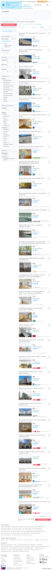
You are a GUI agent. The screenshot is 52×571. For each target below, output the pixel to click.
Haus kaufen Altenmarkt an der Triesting (16, 548)
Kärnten (7, 539)
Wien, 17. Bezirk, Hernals (5, 533)
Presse (2, 558)
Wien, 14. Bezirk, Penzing (15, 531)
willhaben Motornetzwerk (31, 560)
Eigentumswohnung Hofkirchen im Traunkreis (9, 544)
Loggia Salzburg (39, 544)
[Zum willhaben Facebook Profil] (50, 568)
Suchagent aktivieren (9, 24)
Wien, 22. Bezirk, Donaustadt (17, 534)
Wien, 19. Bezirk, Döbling (25, 533)
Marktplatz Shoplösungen (31, 563)
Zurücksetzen (14, 38)
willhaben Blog (3, 561)
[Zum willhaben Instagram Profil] (42, 568)
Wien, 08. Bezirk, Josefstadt (37, 528)
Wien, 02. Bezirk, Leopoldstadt (17, 526)
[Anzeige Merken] (49, 33)
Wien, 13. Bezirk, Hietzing (5, 531)
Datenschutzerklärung (18, 565)
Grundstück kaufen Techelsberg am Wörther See (20, 551)
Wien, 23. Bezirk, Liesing (27, 534)
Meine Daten (16, 563)
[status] (11, 5)
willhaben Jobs (29, 561)
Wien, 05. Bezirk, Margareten (6, 528)
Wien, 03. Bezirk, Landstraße (29, 526)
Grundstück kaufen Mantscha (40, 548)
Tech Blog (3, 563)
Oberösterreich (19, 539)
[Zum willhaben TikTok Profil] (44, 568)
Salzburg (25, 539)
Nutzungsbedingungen (18, 560)
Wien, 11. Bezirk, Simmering (27, 529)
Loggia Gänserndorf (4, 548)
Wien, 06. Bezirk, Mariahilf (16, 528)
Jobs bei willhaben (4, 556)
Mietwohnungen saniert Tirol (36, 549)
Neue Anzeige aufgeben (43, 1)
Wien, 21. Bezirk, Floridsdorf (6, 534)
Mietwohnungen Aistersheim (6, 551)
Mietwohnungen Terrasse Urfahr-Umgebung (22, 546)
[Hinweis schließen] (20, 2)
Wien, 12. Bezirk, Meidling (37, 529)
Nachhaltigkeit (3, 560)
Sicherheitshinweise (17, 558)
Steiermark (29, 539)
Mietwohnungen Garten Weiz (44, 546)
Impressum (26, 567)
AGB (14, 567)
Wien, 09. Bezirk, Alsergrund (6, 529)
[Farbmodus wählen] (49, 1)
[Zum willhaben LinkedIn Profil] (48, 568)
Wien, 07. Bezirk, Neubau (27, 528)
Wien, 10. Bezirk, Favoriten (16, 529)
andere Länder (45, 539)
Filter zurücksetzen (38, 24)
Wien (41, 539)
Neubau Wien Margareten (29, 548)
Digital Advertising (30, 556)
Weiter (34, 27)
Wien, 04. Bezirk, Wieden (39, 526)
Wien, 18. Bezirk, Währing (15, 533)
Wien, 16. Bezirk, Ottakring (40, 531)
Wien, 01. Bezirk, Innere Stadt (6, 526)
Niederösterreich (13, 539)
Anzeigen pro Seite (42, 516)
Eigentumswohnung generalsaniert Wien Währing (27, 544)
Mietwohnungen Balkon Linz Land (7, 546)
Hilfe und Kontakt (17, 556)
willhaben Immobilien (30, 558)
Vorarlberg (37, 539)
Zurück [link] (19, 27)
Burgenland (3, 539)
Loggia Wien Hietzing (34, 546)
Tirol (33, 539)
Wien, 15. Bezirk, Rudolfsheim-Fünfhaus (28, 531)
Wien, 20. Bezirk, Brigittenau (36, 533)
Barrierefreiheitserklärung (18, 561)
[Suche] (15, 110)
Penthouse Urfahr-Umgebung (6, 549)
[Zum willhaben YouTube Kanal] (46, 568)
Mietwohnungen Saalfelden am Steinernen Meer (21, 549)
